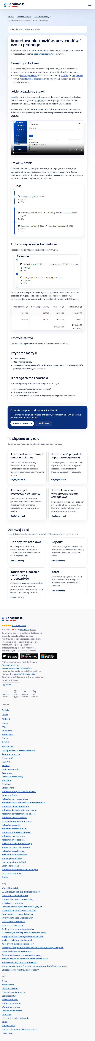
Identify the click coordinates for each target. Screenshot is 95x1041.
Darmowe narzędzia (11, 769)
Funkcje (5, 710)
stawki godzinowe (29, 75)
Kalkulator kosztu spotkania (14, 817)
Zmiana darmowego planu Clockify (17, 899)
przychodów (77, 75)
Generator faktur (10, 795)
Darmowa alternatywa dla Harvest (17, 914)
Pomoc (5, 738)
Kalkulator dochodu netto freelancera (19, 810)
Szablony (6, 765)
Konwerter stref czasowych (14, 854)
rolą (20, 343)
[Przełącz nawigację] (89, 4)
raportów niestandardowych (33, 79)
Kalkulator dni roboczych (13, 840)
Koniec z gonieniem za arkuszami (17, 940)
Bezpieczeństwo (9, 996)
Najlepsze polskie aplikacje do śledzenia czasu (22, 936)
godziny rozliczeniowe (43, 54)
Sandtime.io (16, 4)
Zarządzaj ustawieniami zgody (15, 1018)
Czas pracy (7, 773)
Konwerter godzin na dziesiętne (16, 847)
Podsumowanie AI (11, 873)
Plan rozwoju (7, 734)
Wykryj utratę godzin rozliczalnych (17, 918)
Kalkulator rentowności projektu (16, 832)
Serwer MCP (7, 758)
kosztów (64, 75)
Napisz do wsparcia (22, 423)
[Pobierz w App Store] (10, 656)
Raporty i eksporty (42, 17)
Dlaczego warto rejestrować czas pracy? (20, 970)
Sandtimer (6, 784)
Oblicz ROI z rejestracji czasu (15, 895)
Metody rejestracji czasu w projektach (19, 962)
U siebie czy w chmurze (12, 903)
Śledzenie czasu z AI (11, 754)
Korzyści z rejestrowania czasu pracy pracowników (25, 958)
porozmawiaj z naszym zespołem (17, 668)
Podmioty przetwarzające (13, 992)
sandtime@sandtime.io (24, 674)
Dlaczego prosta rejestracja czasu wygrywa (22, 906)
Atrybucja (6, 1014)
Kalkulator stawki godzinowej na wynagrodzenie (23, 802)
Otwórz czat (44, 423)
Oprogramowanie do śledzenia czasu (18, 750)
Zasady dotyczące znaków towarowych (20, 1029)
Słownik (5, 742)
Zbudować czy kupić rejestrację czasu (19, 910)
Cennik (5, 714)
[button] (12, 710)
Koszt (13, 97)
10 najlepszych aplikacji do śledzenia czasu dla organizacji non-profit (32, 947)
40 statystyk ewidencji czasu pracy (18, 944)
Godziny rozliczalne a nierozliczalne (18, 929)
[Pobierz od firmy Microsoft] (48, 656)
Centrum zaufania (10, 988)
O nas (4, 981)
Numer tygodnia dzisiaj (12, 858)
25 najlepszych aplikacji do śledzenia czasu (21, 892)
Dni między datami (10, 866)
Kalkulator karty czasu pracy (15, 799)
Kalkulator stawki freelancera (15, 806)
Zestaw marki (8, 984)
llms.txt (5, 877)
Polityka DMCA (8, 1025)
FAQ (4, 727)
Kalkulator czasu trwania (13, 851)
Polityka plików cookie (12, 1010)
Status (5, 1022)
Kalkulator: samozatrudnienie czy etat (19, 814)
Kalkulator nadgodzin (11, 825)
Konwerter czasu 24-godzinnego (17, 843)
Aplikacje (6, 719)
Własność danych (10, 999)
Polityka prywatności (11, 1003)
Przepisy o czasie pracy (12, 776)
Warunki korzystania (11, 1007)
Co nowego (7, 730)
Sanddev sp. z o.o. (28, 629)
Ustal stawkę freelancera (13, 921)
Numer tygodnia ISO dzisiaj (14, 862)
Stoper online (8, 788)
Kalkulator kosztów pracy (13, 836)
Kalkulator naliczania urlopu (14, 828)
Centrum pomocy (24, 17)
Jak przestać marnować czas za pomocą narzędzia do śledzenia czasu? (34, 966)
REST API (6, 762)
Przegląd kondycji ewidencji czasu (17, 821)
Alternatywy (7, 746)
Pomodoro (6, 780)
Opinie (5, 723)
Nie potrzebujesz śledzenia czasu (17, 951)
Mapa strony (7, 1033)
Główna (11, 17)
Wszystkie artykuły (10, 888)
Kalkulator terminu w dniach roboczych (20, 869)
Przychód (39, 100)
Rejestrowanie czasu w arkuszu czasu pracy (21, 955)
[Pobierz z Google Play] (29, 656)
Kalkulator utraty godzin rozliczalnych (19, 791)
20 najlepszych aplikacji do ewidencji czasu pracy (24, 932)
